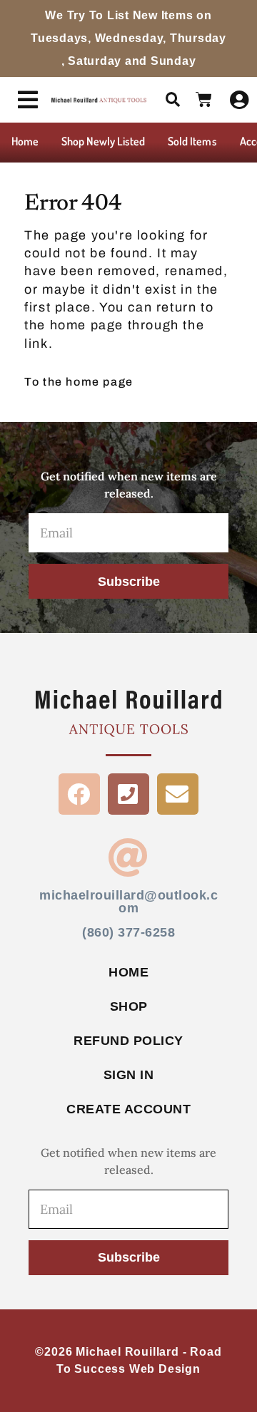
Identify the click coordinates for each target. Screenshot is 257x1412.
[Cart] (204, 99)
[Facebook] (79, 794)
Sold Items (192, 141)
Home (25, 141)
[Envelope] (177, 794)
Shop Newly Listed (103, 141)
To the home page (78, 382)
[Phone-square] (128, 794)
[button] (173, 100)
